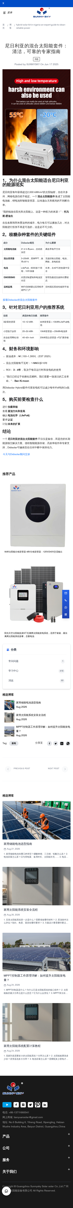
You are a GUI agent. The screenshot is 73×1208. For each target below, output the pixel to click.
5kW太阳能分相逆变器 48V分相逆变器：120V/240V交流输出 (33, 552)
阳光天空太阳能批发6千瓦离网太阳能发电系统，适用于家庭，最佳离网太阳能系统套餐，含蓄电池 (35, 635)
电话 (15, 1113)
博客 (10, 26)
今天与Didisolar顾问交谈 (16, 454)
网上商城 (22, 1117)
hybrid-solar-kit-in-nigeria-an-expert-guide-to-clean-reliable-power (41, 26)
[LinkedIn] (44, 1104)
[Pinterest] (37, 1104)
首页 (3, 26)
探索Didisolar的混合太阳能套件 (20, 300)
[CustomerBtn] (6, 1191)
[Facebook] (16, 1104)
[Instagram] (23, 1104)
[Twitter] (30, 1104)
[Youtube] (7, 1104)
